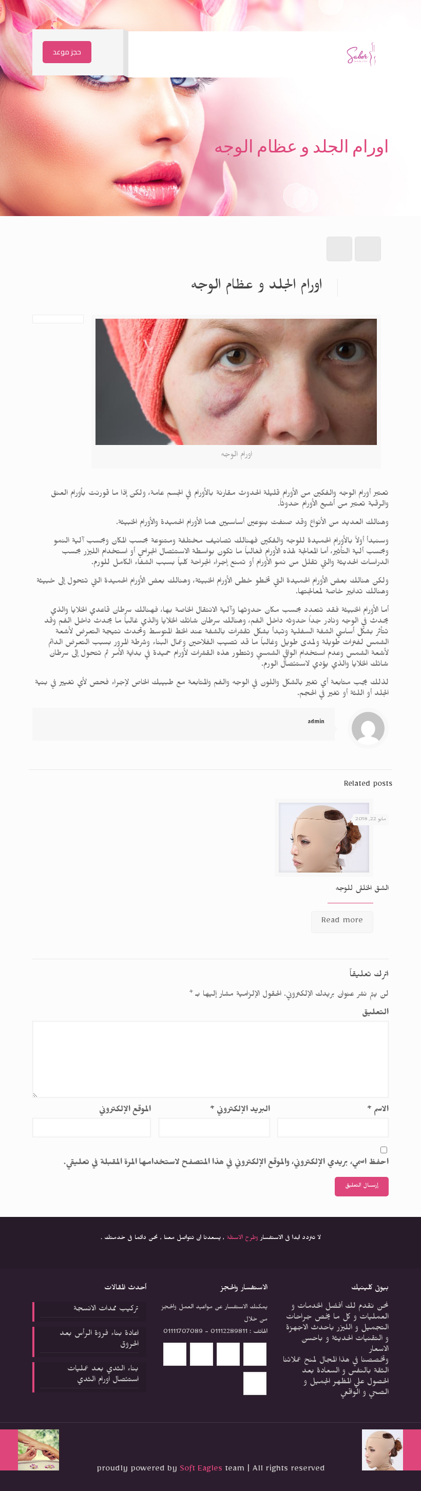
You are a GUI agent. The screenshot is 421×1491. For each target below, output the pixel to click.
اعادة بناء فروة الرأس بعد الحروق (99, 1340)
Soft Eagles (202, 1470)
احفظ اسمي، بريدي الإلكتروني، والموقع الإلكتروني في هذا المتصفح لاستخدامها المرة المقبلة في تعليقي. (226, 1164)
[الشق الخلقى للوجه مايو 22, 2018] (412, 1449)
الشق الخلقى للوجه (362, 889)
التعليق (375, 1014)
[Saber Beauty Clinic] (361, 54)
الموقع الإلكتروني (125, 1111)
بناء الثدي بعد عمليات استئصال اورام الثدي (103, 1375)
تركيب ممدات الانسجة (106, 1310)
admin (316, 723)
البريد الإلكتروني (240, 1111)
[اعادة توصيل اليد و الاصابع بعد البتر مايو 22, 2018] (9, 1449)
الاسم (378, 1111)
